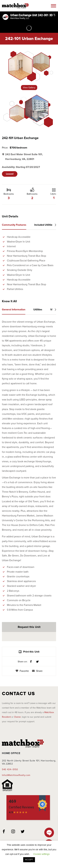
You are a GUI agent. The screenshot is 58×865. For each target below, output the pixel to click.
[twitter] (23, 832)
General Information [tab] (13, 309)
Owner (17, 717)
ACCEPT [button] (29, 859)
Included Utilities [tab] (44, 224)
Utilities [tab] (37, 309)
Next (54, 225)
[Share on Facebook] (31, 661)
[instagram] (13, 832)
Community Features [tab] (14, 224)
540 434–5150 (10, 769)
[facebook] (4, 832)
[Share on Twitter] (37, 661)
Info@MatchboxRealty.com (16, 775)
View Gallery (29, 87)
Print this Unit (31, 651)
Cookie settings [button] (41, 854)
